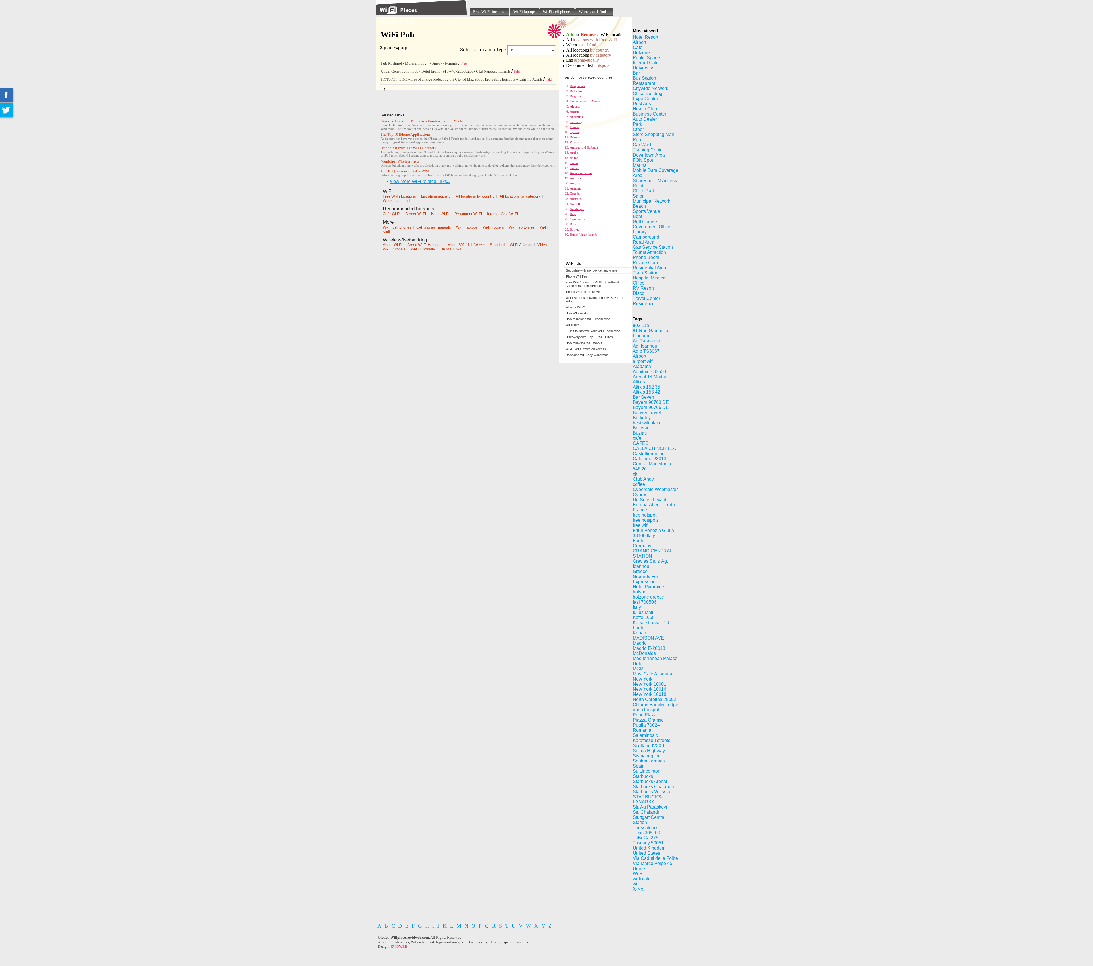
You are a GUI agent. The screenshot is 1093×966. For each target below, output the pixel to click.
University (643, 67)
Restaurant (644, 83)
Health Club (645, 108)
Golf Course (645, 221)
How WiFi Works (577, 313)
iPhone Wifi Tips (576, 276)
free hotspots (646, 520)
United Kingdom (649, 848)
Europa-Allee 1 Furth (654, 504)
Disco (638, 293)
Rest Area (643, 103)
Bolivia (574, 229)
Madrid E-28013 (649, 648)
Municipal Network (651, 201)
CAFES (640, 443)
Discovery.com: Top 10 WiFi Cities (589, 337)
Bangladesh (577, 86)
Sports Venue (646, 211)
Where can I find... (594, 12)
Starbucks (643, 776)
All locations (587, 50)
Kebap (639, 632)
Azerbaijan (577, 209)
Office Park (644, 190)
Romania (451, 63)
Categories (391, 22)
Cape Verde (577, 219)
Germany (576, 122)
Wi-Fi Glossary (423, 249)
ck (635, 474)
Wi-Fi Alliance (521, 245)
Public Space (646, 57)
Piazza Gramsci (649, 720)
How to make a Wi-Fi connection (588, 319)
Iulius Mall (643, 612)
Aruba (574, 152)
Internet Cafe (646, 62)
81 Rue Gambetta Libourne (650, 333)
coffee (639, 484)
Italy (573, 214)
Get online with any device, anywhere (591, 270)
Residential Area (649, 267)
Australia (576, 198)
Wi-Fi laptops (524, 12)
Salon (639, 196)
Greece (574, 168)
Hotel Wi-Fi (440, 214)
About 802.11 (458, 245)
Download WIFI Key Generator (587, 355)
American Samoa (581, 173)
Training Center (648, 149)
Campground (646, 237)
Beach (639, 206)
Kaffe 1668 (644, 617)
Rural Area (643, 242)
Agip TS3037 (646, 351)
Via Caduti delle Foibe (655, 858)
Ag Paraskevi (646, 340)
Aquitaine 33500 (649, 371)
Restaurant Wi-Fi (468, 214)
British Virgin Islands (583, 234)
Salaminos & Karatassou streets (651, 738)
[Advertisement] (500, 909)
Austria (537, 79)
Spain (639, 766)
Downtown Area (649, 155)
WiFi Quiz (572, 325)
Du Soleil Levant (649, 499)
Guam (574, 163)
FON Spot (643, 160)
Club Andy (643, 479)
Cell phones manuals (433, 227)
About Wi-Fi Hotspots (425, 245)
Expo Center (645, 98)
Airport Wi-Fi (415, 214)
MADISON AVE (648, 638)
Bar (636, 73)
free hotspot (644, 515)
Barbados (576, 91)
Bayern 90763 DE (651, 402)
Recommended (587, 65)
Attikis (639, 381)
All (591, 39)
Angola (575, 183)
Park (637, 124)
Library (640, 231)
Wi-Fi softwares (522, 227)
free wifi (640, 525)
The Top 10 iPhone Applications (405, 134)
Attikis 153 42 (646, 392)
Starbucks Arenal (650, 781)
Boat (637, 216)
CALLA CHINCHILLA (654, 448)
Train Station (645, 272)
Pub (637, 139)
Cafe (637, 47)
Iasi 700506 (644, 602)
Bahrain (575, 137)
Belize (574, 157)
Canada (575, 193)
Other (638, 129)
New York (642, 679)
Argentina (576, 116)
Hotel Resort (645, 37)
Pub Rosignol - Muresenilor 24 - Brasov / (413, 63)
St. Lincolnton (646, 771)
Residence (644, 303)
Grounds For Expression (645, 579)
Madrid (640, 643)
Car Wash (643, 144)
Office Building (647, 93)
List (582, 60)
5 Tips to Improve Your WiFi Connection (593, 331)
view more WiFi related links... (420, 181)
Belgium (575, 96)
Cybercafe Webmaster (655, 489)
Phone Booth (646, 257)
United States (646, 853)
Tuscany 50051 (648, 842)
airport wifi (643, 361)
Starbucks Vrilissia (651, 791)
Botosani (642, 428)
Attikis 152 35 (646, 387)
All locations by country (475, 196)
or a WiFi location (595, 34)
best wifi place (647, 422)
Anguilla (575, 203)
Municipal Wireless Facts (400, 161)
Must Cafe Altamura (652, 673)
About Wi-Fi (392, 245)
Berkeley (642, 417)
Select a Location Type (483, 49)
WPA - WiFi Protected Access (586, 349)
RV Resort (643, 288)
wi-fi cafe (642, 878)
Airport (639, 42)
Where (583, 44)
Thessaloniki (646, 827)
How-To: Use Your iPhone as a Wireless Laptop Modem (423, 121)
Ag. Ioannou (645, 346)
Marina (640, 165)
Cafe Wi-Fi (391, 214)
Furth (638, 540)
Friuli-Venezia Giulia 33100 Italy (653, 533)
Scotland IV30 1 (649, 745)
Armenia (575, 188)
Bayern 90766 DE (651, 407)
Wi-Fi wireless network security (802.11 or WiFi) (595, 299)
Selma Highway (649, 750)
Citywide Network (650, 88)
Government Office (651, 226)
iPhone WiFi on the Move (583, 291)
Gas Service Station (653, 247)
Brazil (574, 224)
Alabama (642, 366)
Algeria (575, 106)
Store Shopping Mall (653, 134)
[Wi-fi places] (421, 13)
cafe (637, 438)
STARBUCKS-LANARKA (648, 799)
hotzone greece (648, 597)
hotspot (640, 591)
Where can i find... (398, 200)
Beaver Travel (647, 412)
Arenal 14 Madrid (650, 376)
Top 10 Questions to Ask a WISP (405, 171)
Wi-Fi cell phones (557, 12)
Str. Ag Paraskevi (650, 807)
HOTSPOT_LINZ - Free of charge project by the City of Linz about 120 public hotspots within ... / (456, 79)
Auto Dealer (645, 119)
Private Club (645, 262)
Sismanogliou (647, 755)
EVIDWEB (399, 946)
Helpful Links (451, 249)
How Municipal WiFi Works (584, 343)
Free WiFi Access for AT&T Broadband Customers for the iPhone (592, 284)
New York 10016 (649, 689)
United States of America (586, 101)
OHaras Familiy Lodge (655, 704)
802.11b (641, 325)
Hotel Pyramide (648, 586)
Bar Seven (643, 397)
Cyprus (574, 132)
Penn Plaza (644, 714)
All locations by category (520, 196)
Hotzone (641, 52)
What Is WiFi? (575, 307)
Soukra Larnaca (649, 761)
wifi (636, 883)
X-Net (638, 889)
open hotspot (646, 709)
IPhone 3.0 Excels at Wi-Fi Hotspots (408, 148)
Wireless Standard (489, 245)
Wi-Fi (638, 873)
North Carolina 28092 (654, 699)
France (574, 127)
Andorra (575, 178)
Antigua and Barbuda (584, 147)
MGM (638, 668)
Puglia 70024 (646, 725)
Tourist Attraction (649, 252)
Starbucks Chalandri (653, 786)
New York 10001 (649, 684)
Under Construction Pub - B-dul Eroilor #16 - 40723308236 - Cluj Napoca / (439, 71)
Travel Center (646, 298)
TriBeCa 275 (645, 837)
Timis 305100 (646, 832)
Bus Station (644, 78)
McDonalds (644, 653)
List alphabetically (436, 196)
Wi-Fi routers (493, 227)
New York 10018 (649, 694)
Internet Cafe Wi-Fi (502, 214)
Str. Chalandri (646, 812)
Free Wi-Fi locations (489, 12)
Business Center (649, 114)
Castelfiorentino (649, 453)
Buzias (640, 433)
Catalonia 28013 (649, 458)
